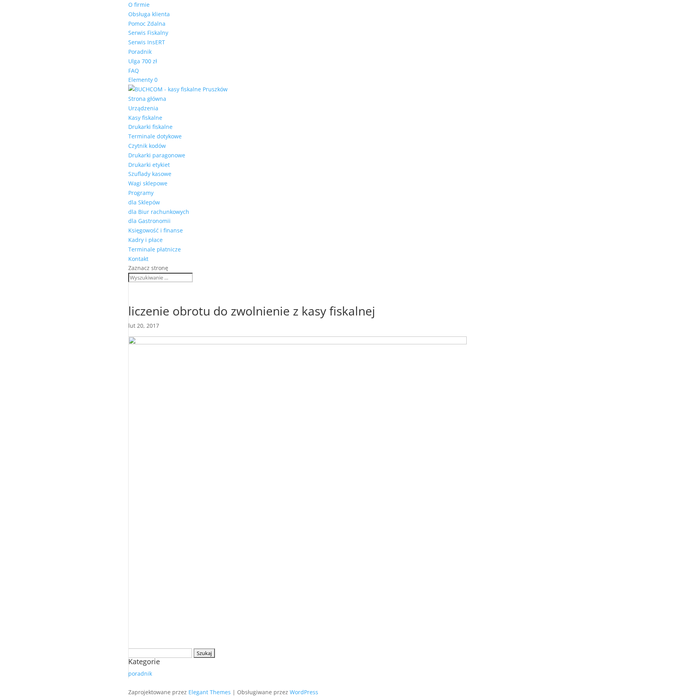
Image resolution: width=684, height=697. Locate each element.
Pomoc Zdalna (146, 23)
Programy (141, 192)
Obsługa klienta (149, 14)
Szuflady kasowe (149, 174)
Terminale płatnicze (154, 249)
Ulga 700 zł (142, 61)
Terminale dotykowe (155, 136)
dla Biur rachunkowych (158, 211)
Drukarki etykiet (149, 164)
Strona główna (147, 98)
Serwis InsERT (146, 42)
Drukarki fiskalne (150, 126)
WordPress (304, 692)
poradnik (140, 673)
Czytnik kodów (147, 145)
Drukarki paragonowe (156, 155)
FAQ (133, 70)
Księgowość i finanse (155, 230)
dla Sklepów (144, 202)
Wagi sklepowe (147, 183)
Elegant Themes (209, 692)
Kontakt (138, 259)
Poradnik (140, 51)
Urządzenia (143, 108)
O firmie (139, 4)
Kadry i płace (145, 240)
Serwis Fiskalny (148, 32)
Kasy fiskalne (145, 117)
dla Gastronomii (149, 221)
